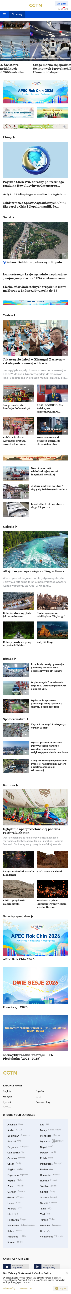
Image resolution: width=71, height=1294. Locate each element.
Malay (50, 1130)
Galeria (8, 526)
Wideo (8, 315)
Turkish (47, 1219)
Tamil (46, 1208)
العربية (39, 1096)
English (7, 1091)
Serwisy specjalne (16, 916)
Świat (7, 217)
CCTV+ (7, 1107)
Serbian (48, 1186)
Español (40, 1091)
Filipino (15, 1180)
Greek (15, 1197)
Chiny (7, 137)
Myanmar (52, 1141)
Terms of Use (26, 1288)
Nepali (46, 1146)
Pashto (46, 1169)
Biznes (8, 658)
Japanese (16, 1236)
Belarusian (19, 1135)
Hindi (12, 1214)
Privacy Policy (9, 1288)
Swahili (48, 1202)
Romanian (50, 1174)
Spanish (48, 1197)
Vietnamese (51, 1236)
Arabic (14, 1130)
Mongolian (50, 1135)
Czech (14, 1163)
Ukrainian (51, 1225)
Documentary (43, 1102)
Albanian (15, 1124)
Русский (7, 1102)
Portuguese (51, 1163)
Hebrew (15, 1208)
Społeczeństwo (14, 719)
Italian (14, 1230)
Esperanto (17, 1174)
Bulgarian (17, 1146)
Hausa (14, 1202)
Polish (46, 1158)
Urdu (45, 1230)
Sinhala (47, 1191)
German (16, 1191)
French (15, 1186)
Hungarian (17, 1219)
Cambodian (15, 1152)
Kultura (9, 785)
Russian (49, 1180)
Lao (44, 1124)
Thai (45, 1214)
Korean (15, 1242)
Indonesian (21, 1225)
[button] (6, 58)
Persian (48, 1152)
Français (7, 1096)
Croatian (16, 1158)
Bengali (14, 1141)
